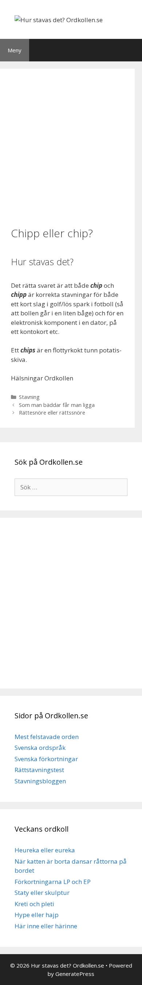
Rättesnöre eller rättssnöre (52, 412)
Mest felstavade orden (47, 736)
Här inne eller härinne (46, 926)
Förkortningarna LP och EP (53, 881)
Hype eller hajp (37, 915)
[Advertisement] (71, 147)
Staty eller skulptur (42, 892)
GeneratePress (74, 973)
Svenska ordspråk (40, 747)
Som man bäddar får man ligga (57, 404)
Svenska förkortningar (46, 759)
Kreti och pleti (34, 904)
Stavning (29, 396)
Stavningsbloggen (40, 781)
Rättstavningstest (39, 770)
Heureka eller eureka (45, 850)
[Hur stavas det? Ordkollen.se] (59, 19)
